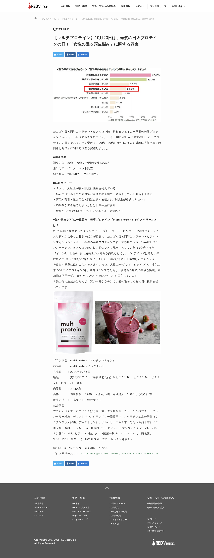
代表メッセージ (42, 507)
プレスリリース (158, 6)
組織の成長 (116, 515)
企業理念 (39, 503)
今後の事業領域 (80, 515)
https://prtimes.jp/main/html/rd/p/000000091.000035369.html (117, 453)
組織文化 (115, 507)
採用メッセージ (118, 503)
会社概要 (39, 511)
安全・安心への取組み (104, 6)
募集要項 (115, 523)
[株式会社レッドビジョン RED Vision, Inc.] (38, 5)
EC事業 (76, 503)
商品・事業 (81, 6)
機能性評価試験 (155, 503)
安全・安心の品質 (156, 507)
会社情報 (65, 6)
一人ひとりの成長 (119, 511)
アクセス (39, 515)
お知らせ (140, 6)
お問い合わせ (179, 6)
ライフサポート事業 (82, 511)
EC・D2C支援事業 (81, 507)
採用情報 (125, 6)
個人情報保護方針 (156, 531)
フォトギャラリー (119, 519)
